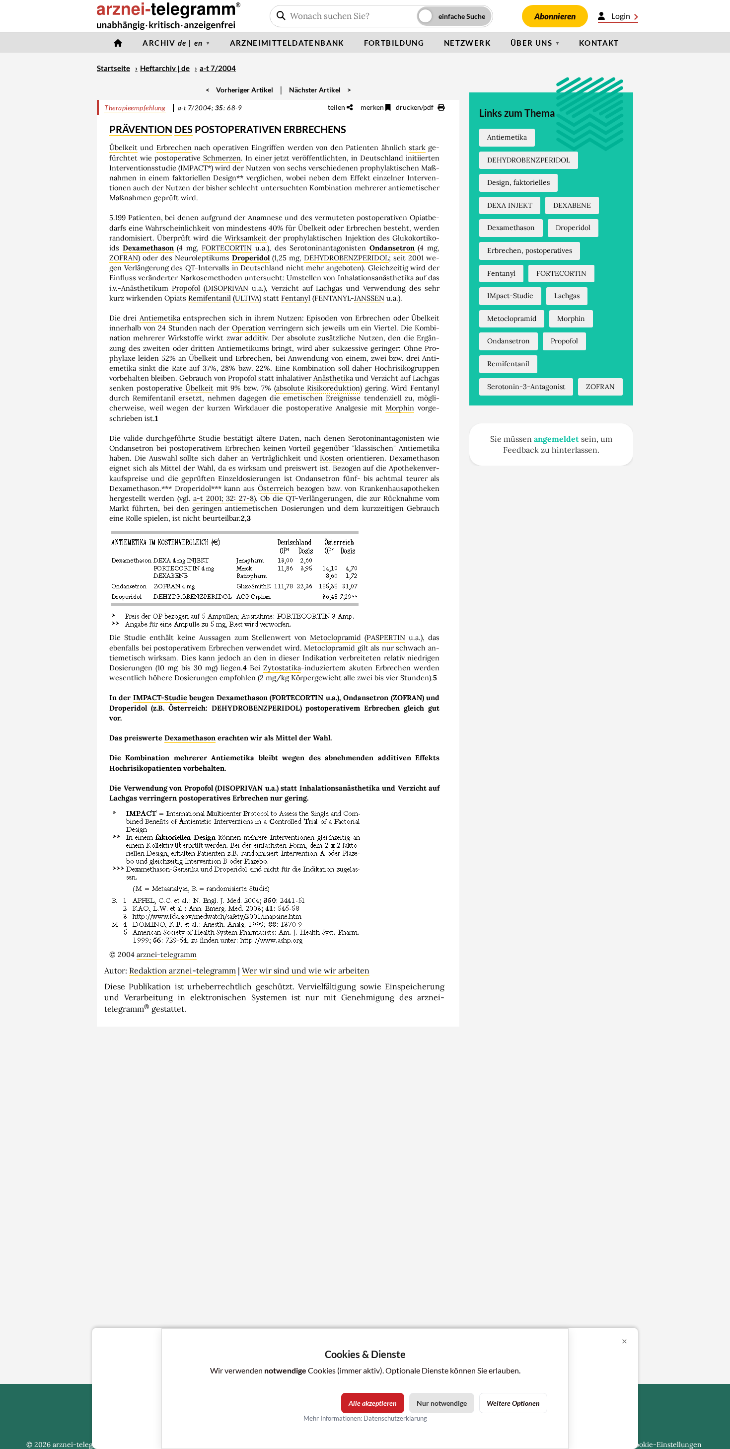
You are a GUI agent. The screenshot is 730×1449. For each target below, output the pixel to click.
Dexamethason (148, 247)
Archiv (173, 42)
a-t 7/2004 (218, 68)
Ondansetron (392, 247)
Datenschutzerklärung (395, 1418)
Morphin (399, 407)
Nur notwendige (442, 1403)
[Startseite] (118, 42)
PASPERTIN (385, 637)
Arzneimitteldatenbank (287, 42)
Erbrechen (174, 147)
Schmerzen (222, 158)
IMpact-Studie (510, 295)
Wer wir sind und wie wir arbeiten (305, 970)
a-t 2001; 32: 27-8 (223, 498)
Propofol (186, 288)
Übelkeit (123, 147)
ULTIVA (247, 298)
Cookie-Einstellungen (666, 1444)
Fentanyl (295, 298)
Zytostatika (282, 667)
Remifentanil (209, 298)
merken (373, 107)
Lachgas (329, 288)
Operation (249, 327)
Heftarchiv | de (165, 68)
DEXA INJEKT (509, 205)
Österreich (276, 488)
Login (620, 15)
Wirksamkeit (245, 238)
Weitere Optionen (513, 1403)
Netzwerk (467, 42)
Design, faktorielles (518, 182)
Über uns (531, 42)
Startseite (113, 68)
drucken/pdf (415, 107)
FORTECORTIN (227, 247)
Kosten (332, 458)
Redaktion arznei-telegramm (182, 970)
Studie (209, 438)
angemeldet (556, 439)
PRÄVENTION (140, 129)
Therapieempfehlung (135, 107)
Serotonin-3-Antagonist (526, 386)
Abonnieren (555, 16)
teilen (337, 107)
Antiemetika (160, 318)
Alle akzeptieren (373, 1403)
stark (417, 147)
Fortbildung (394, 42)
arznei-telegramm (167, 954)
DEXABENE (572, 205)
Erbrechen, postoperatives (529, 250)
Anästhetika (333, 378)
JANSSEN (369, 298)
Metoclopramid (335, 637)
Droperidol (251, 257)
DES (183, 129)
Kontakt (599, 42)
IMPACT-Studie (160, 697)
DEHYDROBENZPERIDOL (346, 257)
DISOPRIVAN (227, 288)
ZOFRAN (123, 257)
